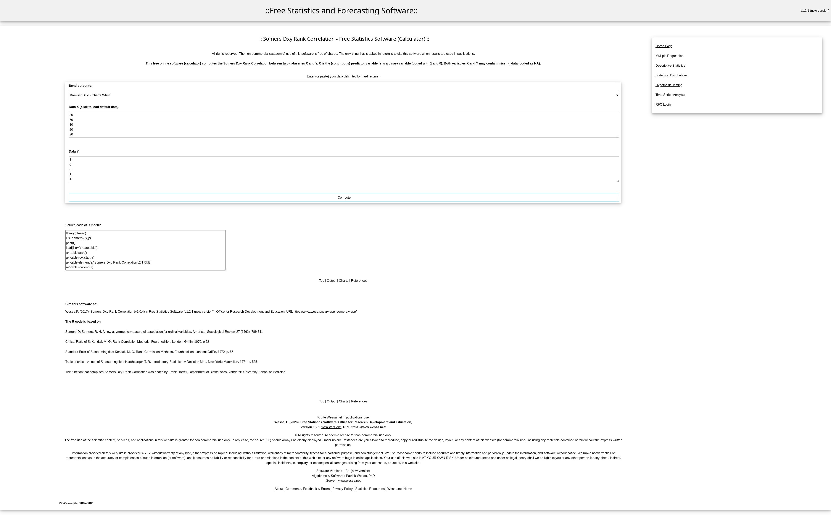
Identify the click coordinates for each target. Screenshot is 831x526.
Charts (343, 280)
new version (819, 10)
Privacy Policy (342, 489)
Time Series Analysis (670, 95)
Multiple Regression (669, 56)
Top (321, 280)
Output (331, 280)
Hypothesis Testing (668, 85)
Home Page (663, 46)
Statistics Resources (370, 489)
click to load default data (99, 107)
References (359, 280)
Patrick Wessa (356, 476)
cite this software (409, 53)
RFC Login (663, 104)
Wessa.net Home (399, 489)
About (279, 489)
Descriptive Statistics (670, 65)
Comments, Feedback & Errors (307, 489)
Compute (344, 197)
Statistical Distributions (671, 75)
